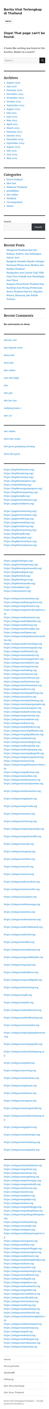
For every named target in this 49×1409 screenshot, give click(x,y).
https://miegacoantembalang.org (22, 1142)
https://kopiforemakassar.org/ (20, 545)
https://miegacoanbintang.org (20, 625)
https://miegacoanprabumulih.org (22, 836)
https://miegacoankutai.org (19, 723)
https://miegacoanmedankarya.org (23, 1165)
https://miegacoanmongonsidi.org (23, 1108)
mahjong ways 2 (12, 408)
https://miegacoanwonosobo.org (22, 889)
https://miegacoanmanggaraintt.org (24, 659)
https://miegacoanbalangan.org (21, 1339)
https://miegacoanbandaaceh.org (22, 1286)
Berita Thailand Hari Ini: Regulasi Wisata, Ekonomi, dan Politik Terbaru (24, 295)
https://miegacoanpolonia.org (20, 1169)
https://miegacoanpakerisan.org (21, 772)
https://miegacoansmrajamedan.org (23, 783)
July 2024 (12, 150)
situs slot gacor (12, 454)
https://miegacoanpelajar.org (20, 1199)
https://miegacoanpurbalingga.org (23, 1207)
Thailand (11, 198)
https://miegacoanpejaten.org (20, 1282)
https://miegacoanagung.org (19, 851)
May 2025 (12, 120)
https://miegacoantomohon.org (21, 1301)
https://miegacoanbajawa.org (20, 632)
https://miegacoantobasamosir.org (23, 685)
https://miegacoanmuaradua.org (21, 1025)
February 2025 (14, 131)
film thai (11, 183)
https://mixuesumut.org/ (17, 591)
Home (7, 1359)
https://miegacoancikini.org (19, 942)
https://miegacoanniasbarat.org (21, 662)
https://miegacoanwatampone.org (22, 708)
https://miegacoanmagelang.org (21, 1176)
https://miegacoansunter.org (20, 1267)
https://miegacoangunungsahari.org (24, 757)
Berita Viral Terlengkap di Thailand (19, 1401)
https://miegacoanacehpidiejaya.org (23, 730)
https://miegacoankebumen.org (21, 1256)
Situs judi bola (11, 1366)
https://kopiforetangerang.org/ (21, 492)
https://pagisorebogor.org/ (18, 560)
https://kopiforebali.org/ (17, 575)
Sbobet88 (9, 1372)
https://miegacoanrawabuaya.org (22, 949)
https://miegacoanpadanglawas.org (23, 1210)
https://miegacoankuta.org (18, 1203)
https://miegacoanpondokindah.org (23, 957)
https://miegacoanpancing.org (20, 1346)
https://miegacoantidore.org (19, 859)
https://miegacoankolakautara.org (22, 1010)
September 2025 (15, 105)
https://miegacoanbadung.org (20, 670)
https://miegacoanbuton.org (19, 689)
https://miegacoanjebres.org (19, 1195)
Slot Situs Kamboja (14, 1386)
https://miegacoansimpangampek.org (24, 704)
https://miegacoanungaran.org (21, 1240)
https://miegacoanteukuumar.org (22, 1342)
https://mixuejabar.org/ (17, 587)
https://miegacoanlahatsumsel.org (23, 1324)
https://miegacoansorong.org (20, 1070)
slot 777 (8, 415)
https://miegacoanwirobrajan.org (22, 1134)
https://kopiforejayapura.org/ (20, 481)
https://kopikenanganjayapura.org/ (23, 488)
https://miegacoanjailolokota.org (22, 726)
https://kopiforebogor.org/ (18, 579)
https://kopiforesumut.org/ (19, 477)
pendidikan (13, 190)
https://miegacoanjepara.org (19, 1229)
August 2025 (13, 109)
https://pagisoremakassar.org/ (20, 499)
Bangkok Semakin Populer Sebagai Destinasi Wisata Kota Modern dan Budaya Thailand (25, 265)
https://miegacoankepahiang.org (22, 1308)
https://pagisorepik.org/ (17, 496)
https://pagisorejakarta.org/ (19, 503)
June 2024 (12, 154)
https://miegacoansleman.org (20, 1093)
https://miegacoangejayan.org (20, 798)
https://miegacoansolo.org (18, 1191)
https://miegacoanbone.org (19, 1263)
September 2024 (15, 143)
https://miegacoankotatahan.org (22, 881)
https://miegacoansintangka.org (21, 628)
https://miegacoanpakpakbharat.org (24, 734)
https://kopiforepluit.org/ (18, 537)
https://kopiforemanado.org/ (20, 583)
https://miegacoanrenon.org (19, 813)
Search (7, 221)
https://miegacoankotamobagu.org (23, 643)
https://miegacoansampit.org (20, 1225)
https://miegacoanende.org (19, 844)
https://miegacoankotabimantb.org (23, 927)
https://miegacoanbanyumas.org (22, 617)
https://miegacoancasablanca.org (22, 1293)
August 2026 (13, 82)
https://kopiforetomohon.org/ (20, 541)
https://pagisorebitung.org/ (19, 518)
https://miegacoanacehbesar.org (21, 677)
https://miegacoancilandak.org (21, 1297)
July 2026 (12, 86)
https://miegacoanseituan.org (20, 1173)
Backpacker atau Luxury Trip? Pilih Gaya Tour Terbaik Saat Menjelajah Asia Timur (25, 276)
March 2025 (13, 128)
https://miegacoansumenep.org (21, 1327)
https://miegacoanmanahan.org (21, 598)
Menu (8, 21)
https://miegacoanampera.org (20, 896)
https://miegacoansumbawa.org (21, 719)
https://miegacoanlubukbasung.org (23, 1017)
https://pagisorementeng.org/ (20, 511)
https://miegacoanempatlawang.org (23, 700)
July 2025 (12, 113)
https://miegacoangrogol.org (20, 964)
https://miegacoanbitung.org (20, 1305)
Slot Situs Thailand (14, 1392)
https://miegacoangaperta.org (20, 1127)
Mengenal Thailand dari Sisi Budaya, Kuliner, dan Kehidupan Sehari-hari (24, 254)
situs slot (9, 362)
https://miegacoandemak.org (20, 738)
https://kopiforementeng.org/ (20, 530)
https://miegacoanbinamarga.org (22, 904)
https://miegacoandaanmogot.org (22, 1271)
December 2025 (15, 94)
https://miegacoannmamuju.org (21, 655)
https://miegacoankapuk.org (19, 1278)
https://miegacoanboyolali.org (20, 1222)
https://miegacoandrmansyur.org (22, 779)
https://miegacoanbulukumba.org (22, 621)
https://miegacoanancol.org (19, 760)
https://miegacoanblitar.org (19, 1244)
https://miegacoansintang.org (20, 821)
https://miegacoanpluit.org (18, 1002)
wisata (10, 206)
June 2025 (12, 116)
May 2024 (12, 158)
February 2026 (14, 90)
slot (6, 385)
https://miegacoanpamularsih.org (22, 1184)
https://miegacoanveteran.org (20, 1188)
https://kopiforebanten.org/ (19, 469)
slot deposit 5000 (13, 347)
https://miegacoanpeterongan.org (22, 1180)
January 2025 (14, 135)
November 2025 (15, 97)
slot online (12, 194)
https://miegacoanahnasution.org (22, 791)
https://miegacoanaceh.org (18, 866)
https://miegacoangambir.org (20, 1290)
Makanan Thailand (17, 187)
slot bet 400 (10, 400)
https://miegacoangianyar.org (20, 1085)
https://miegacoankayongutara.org (23, 602)
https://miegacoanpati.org (18, 1331)
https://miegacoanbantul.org (20, 1335)
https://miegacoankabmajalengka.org (24, 1259)
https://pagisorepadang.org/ (19, 522)
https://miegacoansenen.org (19, 911)
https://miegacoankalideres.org (21, 972)
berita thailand (15, 179)
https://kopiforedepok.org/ (18, 572)
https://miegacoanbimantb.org (21, 651)
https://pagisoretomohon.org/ (20, 514)
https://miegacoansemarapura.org (22, 1252)
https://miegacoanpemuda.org (20, 806)
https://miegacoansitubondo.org (21, 1312)
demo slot (9, 355)
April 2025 (12, 124)
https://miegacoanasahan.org (20, 696)
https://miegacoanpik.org (18, 995)
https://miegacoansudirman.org (21, 1274)
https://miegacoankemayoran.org (22, 919)
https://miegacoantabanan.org (20, 674)
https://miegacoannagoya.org (20, 1100)
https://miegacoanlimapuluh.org (21, 745)
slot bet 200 (10, 340)
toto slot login (11, 377)
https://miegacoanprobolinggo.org (23, 1248)
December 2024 (15, 139)
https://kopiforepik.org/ (17, 533)
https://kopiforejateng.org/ (19, 473)
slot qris (8, 393)
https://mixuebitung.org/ (18, 484)
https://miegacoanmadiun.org (20, 776)
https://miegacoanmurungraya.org (23, 647)
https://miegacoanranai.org (19, 874)
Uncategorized (14, 202)
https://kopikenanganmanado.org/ (23, 568)
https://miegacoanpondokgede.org (23, 979)
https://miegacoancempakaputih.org (24, 753)
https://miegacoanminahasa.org (21, 1078)
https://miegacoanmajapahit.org (21, 1149)
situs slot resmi (12, 438)
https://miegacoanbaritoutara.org (22, 711)
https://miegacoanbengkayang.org (23, 749)
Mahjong (8, 1379)
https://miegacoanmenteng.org (21, 987)
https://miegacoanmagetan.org (21, 666)
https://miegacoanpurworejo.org (21, 715)
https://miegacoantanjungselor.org (23, 1044)
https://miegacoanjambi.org (19, 1063)
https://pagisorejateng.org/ (19, 526)
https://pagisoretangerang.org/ (21, 564)
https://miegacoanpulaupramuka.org (24, 828)
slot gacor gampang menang (19, 446)
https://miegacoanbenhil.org (19, 934)
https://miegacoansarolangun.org (22, 742)
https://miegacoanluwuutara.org (21, 681)
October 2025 (14, 101)
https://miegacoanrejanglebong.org (23, 692)
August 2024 (13, 146)
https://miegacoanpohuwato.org (21, 606)
